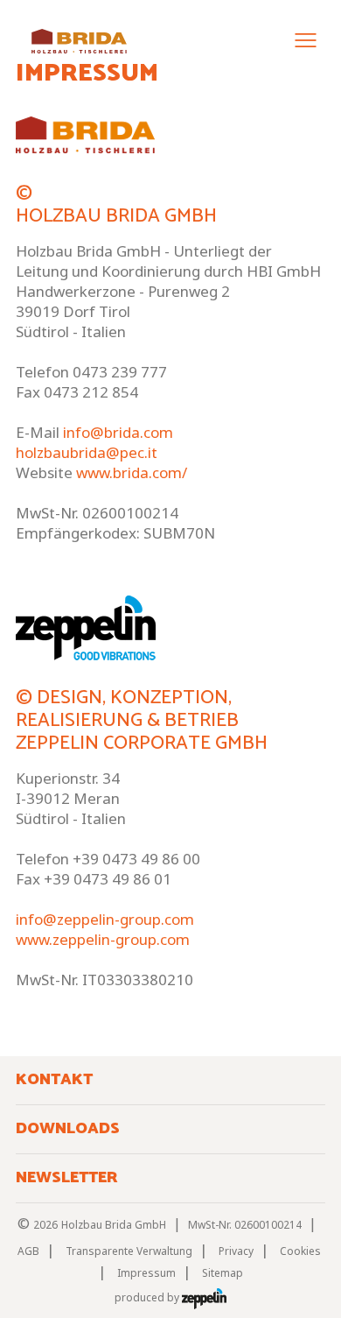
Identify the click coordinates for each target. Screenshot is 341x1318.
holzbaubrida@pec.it (86, 452)
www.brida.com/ (131, 472)
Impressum (146, 1272)
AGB (28, 1251)
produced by (148, 1297)
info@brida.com (118, 432)
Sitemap (222, 1272)
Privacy (236, 1251)
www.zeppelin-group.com (103, 939)
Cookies (300, 1251)
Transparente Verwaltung (129, 1251)
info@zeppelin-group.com (105, 919)
